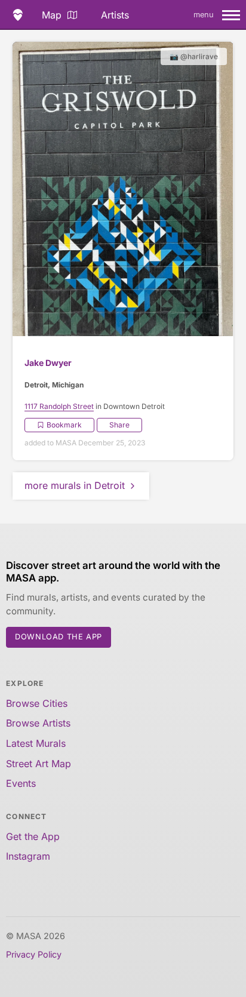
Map (51, 15)
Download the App (58, 636)
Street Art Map (38, 764)
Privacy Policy (33, 954)
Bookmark (64, 424)
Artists (115, 15)
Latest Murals (36, 743)
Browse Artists (38, 723)
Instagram (28, 856)
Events (21, 783)
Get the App (33, 836)
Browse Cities (36, 703)
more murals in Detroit (74, 485)
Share (119, 424)
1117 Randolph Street (59, 406)
